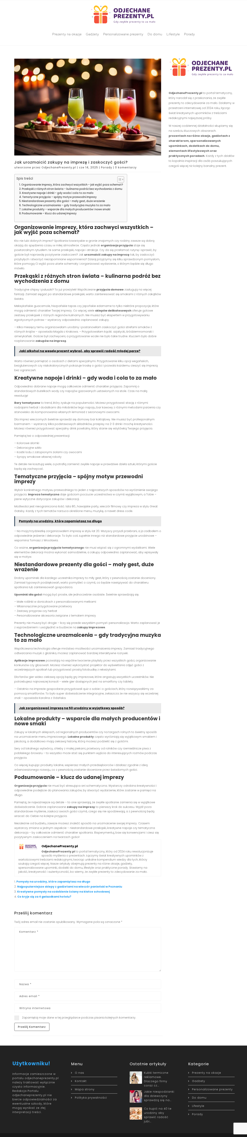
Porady (189, 34)
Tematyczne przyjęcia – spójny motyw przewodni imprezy (59, 197)
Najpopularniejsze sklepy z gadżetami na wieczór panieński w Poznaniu (69, 887)
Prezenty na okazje (67, 34)
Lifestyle (173, 34)
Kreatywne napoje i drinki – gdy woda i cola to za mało (57, 193)
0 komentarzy (126, 167)
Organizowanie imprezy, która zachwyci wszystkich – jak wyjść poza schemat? (72, 185)
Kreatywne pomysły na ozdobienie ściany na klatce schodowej (63, 892)
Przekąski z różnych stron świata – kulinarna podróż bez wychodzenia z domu (72, 189)
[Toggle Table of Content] (118, 179)
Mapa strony (85, 1089)
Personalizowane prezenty (123, 34)
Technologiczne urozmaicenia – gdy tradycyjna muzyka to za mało (66, 205)
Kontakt (81, 1081)
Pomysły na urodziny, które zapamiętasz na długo (53, 882)
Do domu (155, 34)
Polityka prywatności (91, 1098)
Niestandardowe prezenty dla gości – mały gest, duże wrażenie (63, 201)
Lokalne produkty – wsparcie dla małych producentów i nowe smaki (66, 209)
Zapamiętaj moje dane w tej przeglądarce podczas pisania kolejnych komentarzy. (79, 1018)
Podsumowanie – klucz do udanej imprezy (49, 213)
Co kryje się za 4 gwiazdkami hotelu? (44, 897)
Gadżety (92, 34)
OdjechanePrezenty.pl (58, 167)
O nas (79, 1073)
